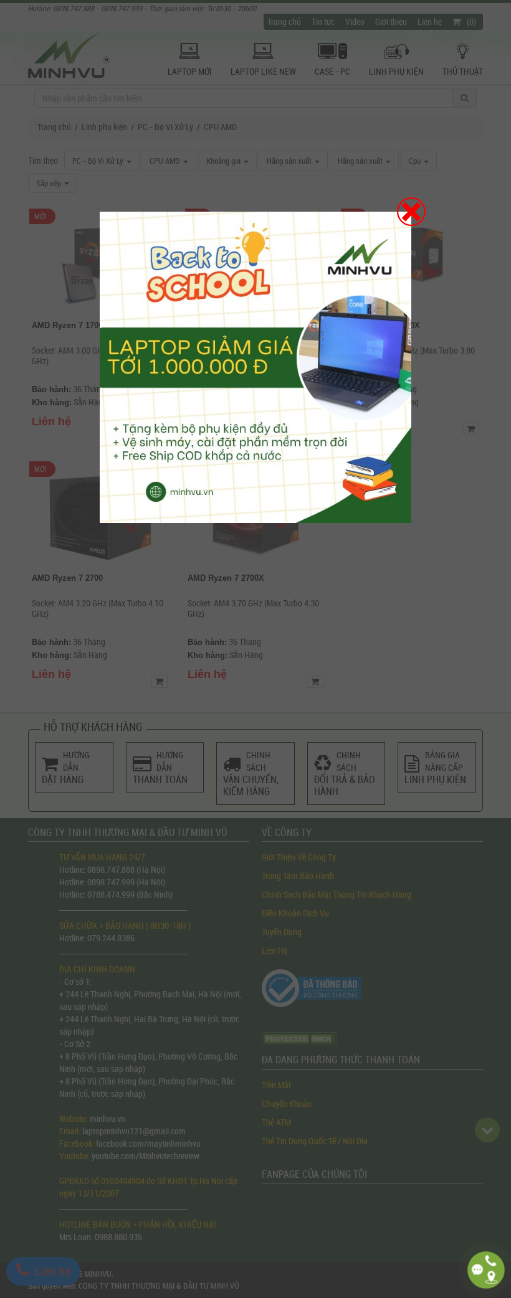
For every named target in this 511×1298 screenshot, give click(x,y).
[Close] (411, 211)
